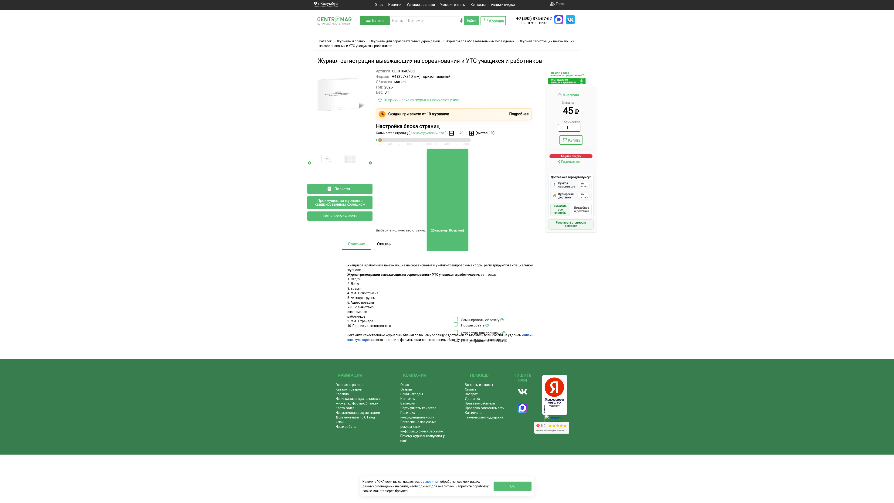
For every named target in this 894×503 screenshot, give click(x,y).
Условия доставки (421, 5)
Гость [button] (560, 4)
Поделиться (570, 162)
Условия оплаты (452, 5)
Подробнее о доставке (581, 209)
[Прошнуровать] (456, 324)
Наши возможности (340, 216)
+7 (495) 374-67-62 (534, 18)
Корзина (342, 394)
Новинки (394, 5)
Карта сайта (345, 408)
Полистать (342, 189)
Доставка (472, 399)
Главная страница (349, 385)
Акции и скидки (503, 5)
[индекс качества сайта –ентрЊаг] (555, 420)
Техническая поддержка (484, 417)
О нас (379, 5)
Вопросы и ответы (479, 385)
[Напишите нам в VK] (570, 19)
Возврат (471, 394)
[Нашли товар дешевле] (567, 82)
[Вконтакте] (522, 391)
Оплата (470, 389)
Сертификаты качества (418, 408)
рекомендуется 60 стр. (427, 133)
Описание (356, 244)
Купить (574, 140)
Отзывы (384, 244)
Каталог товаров (349, 389)
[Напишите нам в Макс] (558, 19)
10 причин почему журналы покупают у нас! (421, 100)
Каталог (378, 21)
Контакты (478, 5)
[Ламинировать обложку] (456, 319)
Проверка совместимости (485, 408)
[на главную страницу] (336, 30)
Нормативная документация (358, 413)
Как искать (473, 413)
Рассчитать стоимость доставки (571, 224)
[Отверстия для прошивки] (456, 332)
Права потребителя (480, 403)
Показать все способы (560, 209)
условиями (431, 481)
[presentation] (309, 163)
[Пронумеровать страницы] (456, 340)
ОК (512, 486)
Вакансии (407, 403)
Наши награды (411, 394)
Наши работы (346, 426)
